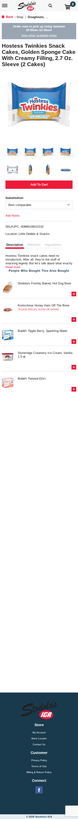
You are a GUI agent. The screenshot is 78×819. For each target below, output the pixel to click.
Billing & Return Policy (39, 772)
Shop (19, 17)
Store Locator (39, 738)
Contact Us (39, 744)
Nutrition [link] (34, 244)
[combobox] (39, 205)
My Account (39, 732)
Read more (12, 267)
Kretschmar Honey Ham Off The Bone (43, 305)
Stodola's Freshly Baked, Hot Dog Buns (44, 283)
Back (9, 17)
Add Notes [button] (12, 215)
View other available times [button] (39, 35)
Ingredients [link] (53, 244)
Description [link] (14, 244)
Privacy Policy (39, 760)
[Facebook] (39, 790)
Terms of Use (39, 766)
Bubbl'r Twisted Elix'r (32, 378)
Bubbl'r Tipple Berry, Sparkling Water (42, 331)
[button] (12, 152)
